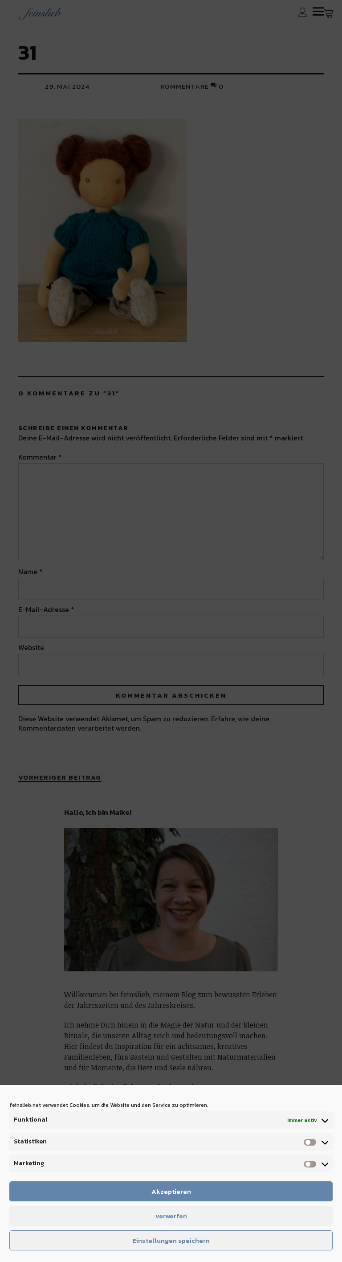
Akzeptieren (171, 1191)
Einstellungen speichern (171, 1240)
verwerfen (171, 1216)
